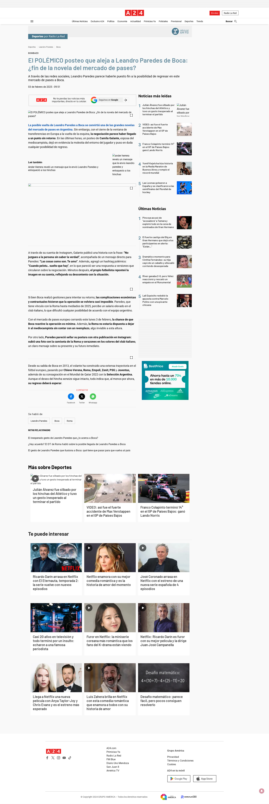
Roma (70, 421)
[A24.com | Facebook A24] (47, 757)
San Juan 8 (112, 766)
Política (110, 21)
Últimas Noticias (80, 21)
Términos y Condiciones (180, 760)
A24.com (111, 748)
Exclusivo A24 (97, 21)
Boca (58, 47)
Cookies (171, 764)
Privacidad (173, 756)
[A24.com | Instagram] (58, 757)
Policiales (163, 21)
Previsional (176, 21)
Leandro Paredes (46, 47)
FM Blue (111, 759)
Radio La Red (230, 13)
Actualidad (135, 21)
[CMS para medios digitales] (186, 797)
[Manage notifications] (261, 790)
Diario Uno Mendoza (117, 763)
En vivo (214, 13)
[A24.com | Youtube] (64, 757)
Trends (199, 21)
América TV (112, 770)
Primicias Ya (150, 21)
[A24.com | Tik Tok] (69, 757)
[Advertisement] (165, 338)
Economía (122, 21)
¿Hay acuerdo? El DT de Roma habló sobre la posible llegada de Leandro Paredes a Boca (77, 444)
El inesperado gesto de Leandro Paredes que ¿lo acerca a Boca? (63, 437)
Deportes (189, 21)
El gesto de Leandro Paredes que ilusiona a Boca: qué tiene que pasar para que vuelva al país (79, 450)
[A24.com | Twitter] (52, 757)
